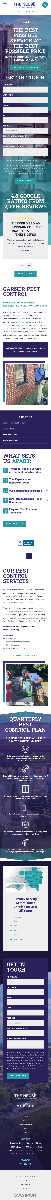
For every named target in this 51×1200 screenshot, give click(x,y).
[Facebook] (20, 1164)
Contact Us (25, 1132)
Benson (17, 935)
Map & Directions (16, 1153)
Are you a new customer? (15, 136)
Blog (25, 1128)
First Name (8, 85)
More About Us (15, 524)
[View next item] (29, 265)
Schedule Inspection (25, 67)
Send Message (25, 180)
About (25, 1120)
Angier (16, 926)
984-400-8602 (25, 1106)
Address (7, 126)
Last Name (8, 95)
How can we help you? (13, 146)
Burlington (18, 939)
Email (5, 115)
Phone (6, 105)
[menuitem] (25, 423)
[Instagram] (31, 1164)
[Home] (25, 5)
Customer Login (25, 1124)
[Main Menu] (5, 5)
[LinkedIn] (25, 1164)
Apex (15, 930)
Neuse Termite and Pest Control (22, 322)
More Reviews (25, 274)
